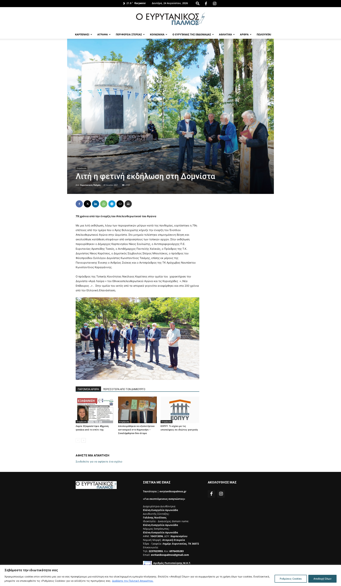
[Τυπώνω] (128, 203)
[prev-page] (78, 440)
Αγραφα (102, 34)
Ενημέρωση (81, 168)
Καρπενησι (82, 34)
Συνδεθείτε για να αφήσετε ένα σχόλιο (99, 461)
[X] (87, 203)
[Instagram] (214, 3)
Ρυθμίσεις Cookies (291, 578)
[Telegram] (111, 203)
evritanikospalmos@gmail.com (170, 554)
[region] (170, 575)
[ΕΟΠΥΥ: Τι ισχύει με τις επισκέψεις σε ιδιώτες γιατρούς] (180, 410)
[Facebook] (206, 3)
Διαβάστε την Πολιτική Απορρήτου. (132, 580)
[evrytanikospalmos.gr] (170, 19)
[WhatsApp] (103, 203)
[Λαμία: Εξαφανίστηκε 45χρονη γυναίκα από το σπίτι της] (95, 410)
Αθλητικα (225, 34)
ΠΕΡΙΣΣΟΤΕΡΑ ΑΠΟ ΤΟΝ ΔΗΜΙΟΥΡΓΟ (124, 389)
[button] (198, 3)
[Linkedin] (95, 203)
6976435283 (176, 551)
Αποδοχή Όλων (322, 578)
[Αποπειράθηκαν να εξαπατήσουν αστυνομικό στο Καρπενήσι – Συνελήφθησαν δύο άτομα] (137, 410)
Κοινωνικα (157, 34)
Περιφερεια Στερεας (129, 34)
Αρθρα (244, 34)
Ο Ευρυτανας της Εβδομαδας (191, 34)
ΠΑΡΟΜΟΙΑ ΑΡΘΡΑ (88, 389)
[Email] (120, 203)
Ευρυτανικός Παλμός (90, 185)
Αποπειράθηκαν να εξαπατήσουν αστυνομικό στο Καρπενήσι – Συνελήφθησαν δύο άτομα (136, 430)
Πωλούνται (264, 34)
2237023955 (156, 551)
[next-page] (83, 440)
